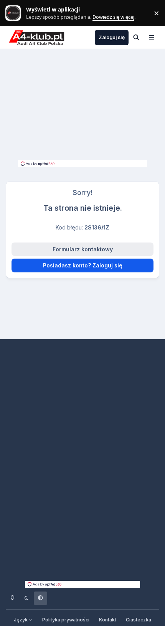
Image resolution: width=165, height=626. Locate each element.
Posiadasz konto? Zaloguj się (82, 265)
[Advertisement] (82, 106)
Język (21, 620)
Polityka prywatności (65, 620)
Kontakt (107, 620)
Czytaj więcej (16, 13)
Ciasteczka (138, 620)
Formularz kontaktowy (83, 249)
